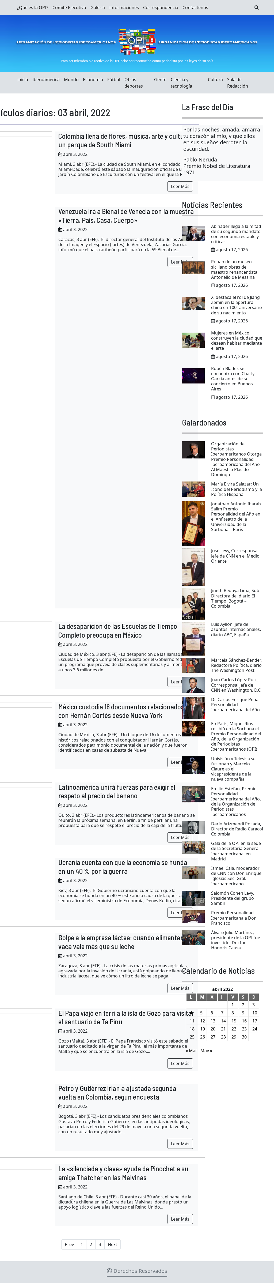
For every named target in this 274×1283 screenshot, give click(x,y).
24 (254, 1029)
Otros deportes (133, 83)
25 (192, 1037)
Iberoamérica (46, 79)
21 (223, 1029)
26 (202, 1037)
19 (202, 1029)
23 (244, 1029)
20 (213, 1029)
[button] (256, 7)
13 (213, 1021)
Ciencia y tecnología (181, 83)
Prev (69, 1244)
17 (254, 1021)
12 (202, 1021)
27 (213, 1037)
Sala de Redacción (237, 83)
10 (254, 1013)
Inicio (22, 79)
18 (192, 1029)
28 (223, 1037)
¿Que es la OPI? (32, 7)
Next (112, 1244)
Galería (97, 7)
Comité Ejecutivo (69, 7)
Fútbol (113, 79)
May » (206, 1051)
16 (244, 1021)
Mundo (71, 79)
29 (233, 1037)
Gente (160, 79)
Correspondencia (160, 7)
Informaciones (124, 7)
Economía (93, 79)
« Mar (191, 1051)
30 (244, 1037)
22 (233, 1029)
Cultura (215, 79)
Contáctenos (195, 7)
